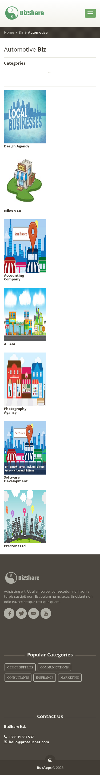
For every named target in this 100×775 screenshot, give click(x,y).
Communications (54, 667)
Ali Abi (9, 344)
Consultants (18, 677)
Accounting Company (14, 277)
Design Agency (16, 146)
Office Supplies (20, 667)
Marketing (70, 677)
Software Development (16, 479)
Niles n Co (12, 210)
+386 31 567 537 (21, 736)
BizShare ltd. (15, 726)
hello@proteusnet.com (29, 741)
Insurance (44, 677)
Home (9, 32)
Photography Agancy (15, 410)
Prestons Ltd (15, 545)
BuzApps (44, 767)
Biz (21, 32)
